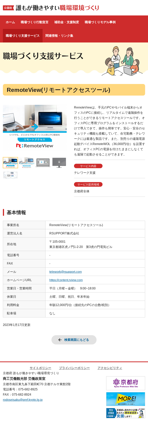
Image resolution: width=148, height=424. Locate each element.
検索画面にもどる (76, 339)
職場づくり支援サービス (23, 35)
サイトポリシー (40, 368)
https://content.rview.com (66, 280)
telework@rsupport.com (65, 271)
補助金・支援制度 (66, 22)
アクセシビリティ (110, 368)
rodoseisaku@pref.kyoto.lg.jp (23, 399)
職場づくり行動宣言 (35, 22)
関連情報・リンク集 (59, 35)
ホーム (10, 22)
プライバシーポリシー (74, 368)
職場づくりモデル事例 (100, 22)
